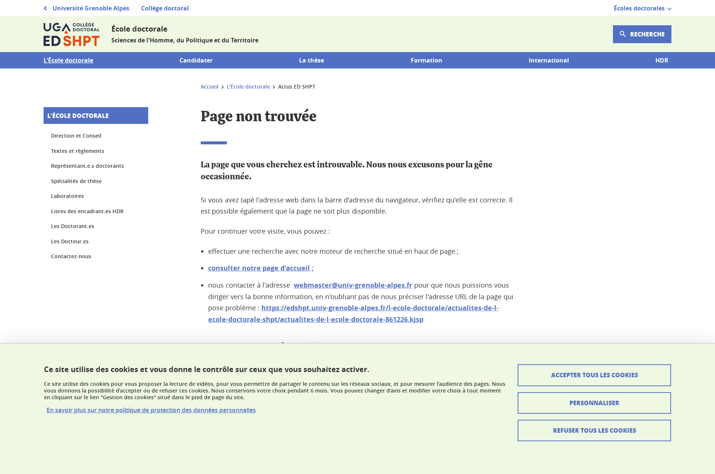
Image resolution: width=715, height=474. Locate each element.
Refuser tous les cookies (594, 430)
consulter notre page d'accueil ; (261, 268)
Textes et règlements (77, 150)
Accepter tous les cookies (594, 375)
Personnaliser (594, 402)
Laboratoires (67, 195)
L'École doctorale (78, 115)
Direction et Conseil (76, 135)
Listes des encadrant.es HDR (87, 211)
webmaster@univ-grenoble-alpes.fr (353, 285)
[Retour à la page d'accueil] (71, 34)
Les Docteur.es (70, 241)
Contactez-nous (71, 256)
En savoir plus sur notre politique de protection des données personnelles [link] (151, 410)
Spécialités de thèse (76, 181)
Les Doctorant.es (72, 226)
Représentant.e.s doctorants (87, 165)
